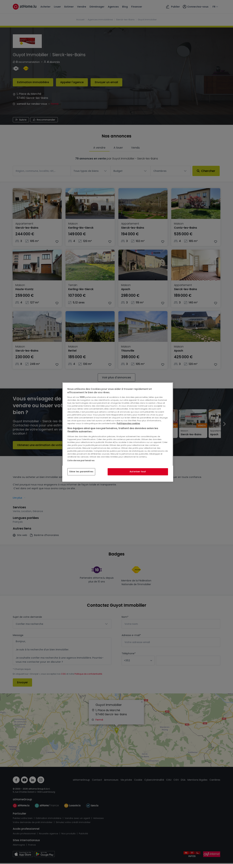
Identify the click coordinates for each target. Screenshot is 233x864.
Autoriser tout (138, 471)
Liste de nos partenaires (80, 460)
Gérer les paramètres (81, 471)
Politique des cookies (128, 423)
